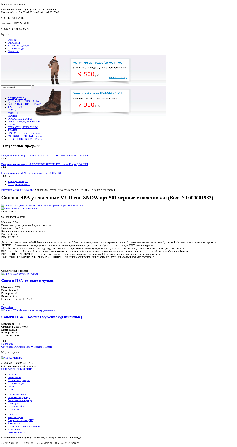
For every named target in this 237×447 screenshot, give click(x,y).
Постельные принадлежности (24, 426)
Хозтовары (14, 423)
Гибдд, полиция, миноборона (24, 121)
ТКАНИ (12, 130)
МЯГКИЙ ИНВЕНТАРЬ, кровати (26, 136)
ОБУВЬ (12, 110)
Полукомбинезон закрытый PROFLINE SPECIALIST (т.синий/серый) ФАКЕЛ (44, 155)
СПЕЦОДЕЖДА (17, 98)
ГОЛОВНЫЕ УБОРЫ (20, 118)
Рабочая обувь (15, 417)
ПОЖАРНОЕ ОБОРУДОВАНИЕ (26, 139)
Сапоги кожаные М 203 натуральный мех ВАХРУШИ (31, 173)
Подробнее (7, 307)
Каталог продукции (19, 45)
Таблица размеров (18, 181)
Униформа (13, 403)
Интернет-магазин (11, 189)
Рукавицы (13, 409)
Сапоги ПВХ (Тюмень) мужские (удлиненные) (41, 317)
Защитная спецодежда (20, 400)
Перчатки (13, 414)
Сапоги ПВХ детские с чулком (28, 280)
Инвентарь (14, 429)
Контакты (13, 51)
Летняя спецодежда (18, 394)
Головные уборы (17, 406)
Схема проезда (16, 48)
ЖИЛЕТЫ (13, 112)
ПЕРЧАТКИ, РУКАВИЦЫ (23, 127)
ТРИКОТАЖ (15, 107)
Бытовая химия (16, 432)
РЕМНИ (12, 115)
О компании (14, 42)
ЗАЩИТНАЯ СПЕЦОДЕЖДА (25, 104)
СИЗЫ (11, 124)
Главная (12, 39)
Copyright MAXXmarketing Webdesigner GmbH (26, 346)
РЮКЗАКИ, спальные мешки (24, 133)
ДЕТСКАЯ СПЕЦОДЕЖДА (23, 101)
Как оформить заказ (19, 184)
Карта (11, 389)
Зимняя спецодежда (19, 397)
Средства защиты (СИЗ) (21, 420)
